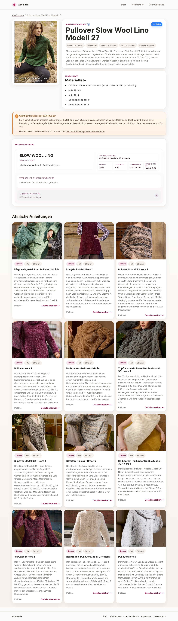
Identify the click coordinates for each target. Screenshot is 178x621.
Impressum (146, 616)
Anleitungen (18, 15)
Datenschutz (160, 616)
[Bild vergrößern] (35, 52)
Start (123, 4)
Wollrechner (137, 4)
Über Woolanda (156, 4)
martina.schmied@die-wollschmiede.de (85, 131)
